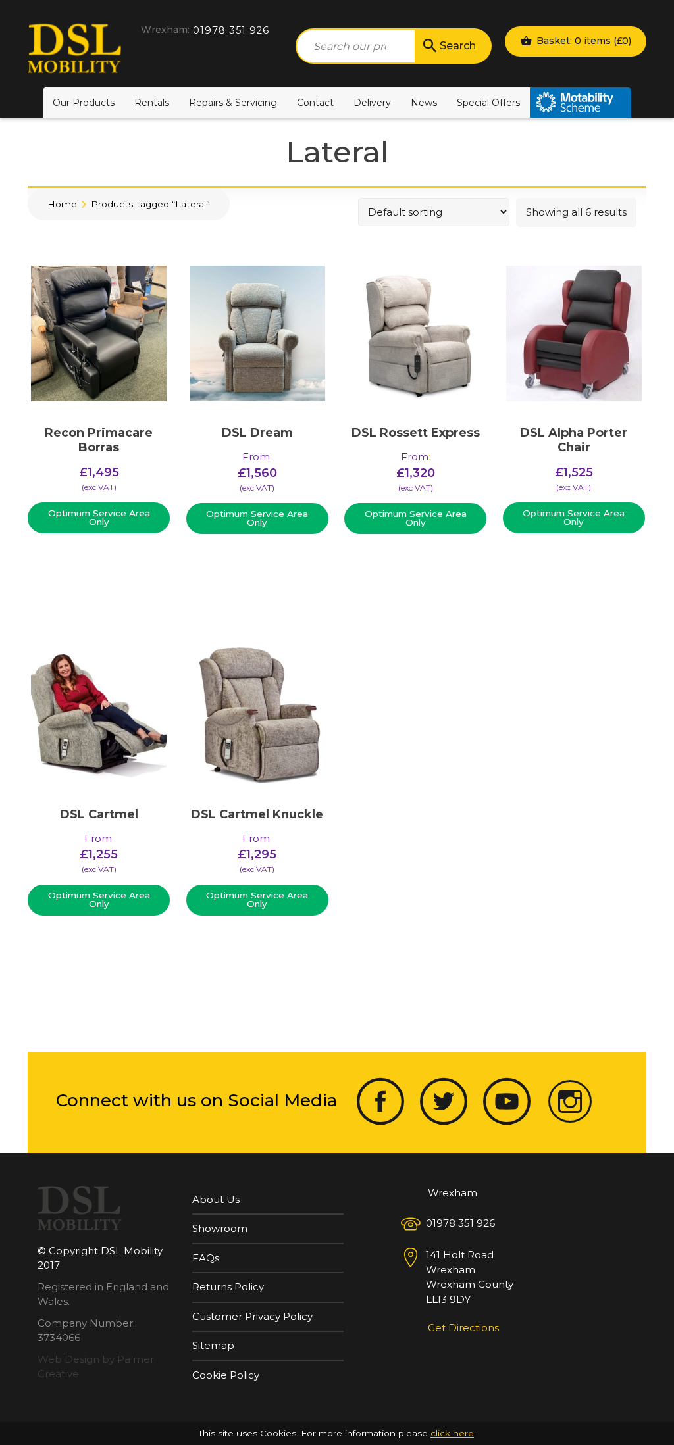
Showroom (219, 1228)
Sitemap (213, 1345)
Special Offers (488, 103)
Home (62, 204)
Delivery (372, 103)
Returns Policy (228, 1287)
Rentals (151, 103)
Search (458, 45)
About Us (216, 1199)
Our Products (84, 103)
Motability (580, 102)
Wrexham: (165, 30)
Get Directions (463, 1327)
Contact (315, 103)
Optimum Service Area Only (99, 517)
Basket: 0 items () (582, 41)
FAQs (205, 1258)
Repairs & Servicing (233, 103)
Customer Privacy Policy (252, 1316)
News (424, 103)
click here (452, 1433)
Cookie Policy (225, 1375)
